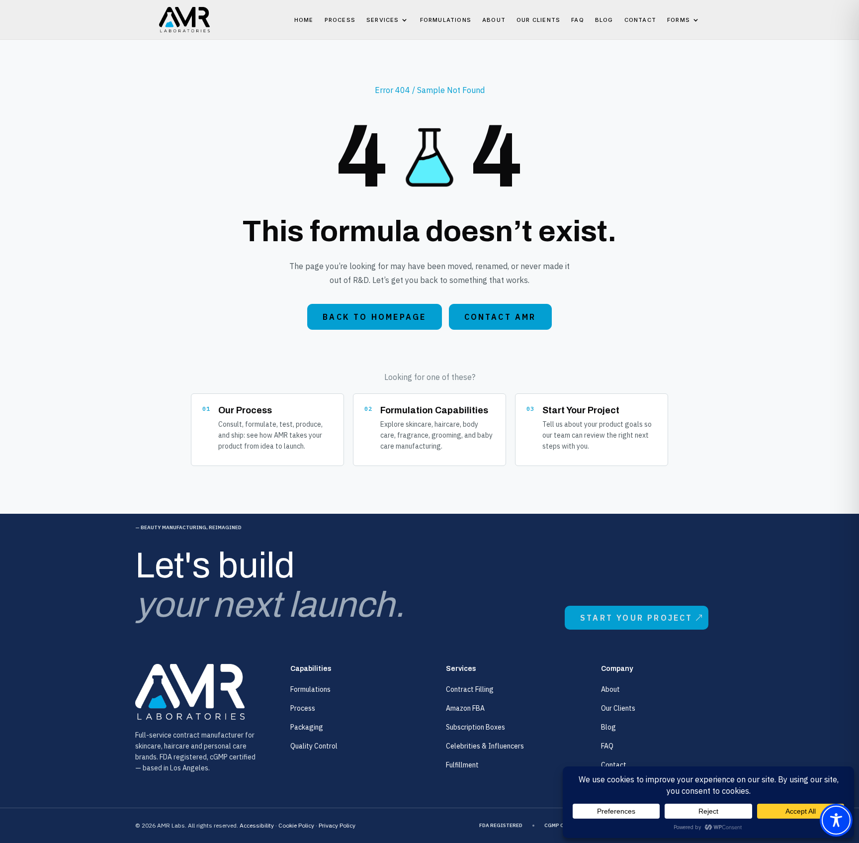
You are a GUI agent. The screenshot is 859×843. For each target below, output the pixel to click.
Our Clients (538, 19)
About (494, 19)
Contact (640, 19)
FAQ (577, 19)
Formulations (445, 19)
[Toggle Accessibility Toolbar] (836, 820)
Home (304, 19)
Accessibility (257, 825)
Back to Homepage (374, 317)
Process (340, 19)
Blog (604, 19)
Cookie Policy (296, 825)
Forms (678, 19)
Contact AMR (500, 317)
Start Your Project (636, 618)
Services (382, 19)
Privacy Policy (337, 825)
